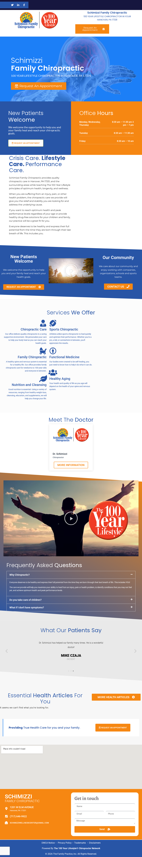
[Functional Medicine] (52, 350)
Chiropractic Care (34, 329)
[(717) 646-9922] (6, 816)
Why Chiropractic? (19, 574)
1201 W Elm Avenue (22, 807)
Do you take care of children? (25, 599)
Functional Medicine (64, 357)
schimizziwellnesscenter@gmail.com (29, 823)
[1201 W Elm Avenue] (6, 808)
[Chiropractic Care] (43, 323)
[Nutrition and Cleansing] (43, 378)
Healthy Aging (59, 379)
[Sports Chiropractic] (52, 323)
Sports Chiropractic (63, 329)
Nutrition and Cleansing (29, 385)
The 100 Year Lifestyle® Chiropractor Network (77, 848)
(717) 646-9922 (18, 816)
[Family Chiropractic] (43, 350)
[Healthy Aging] (52, 372)
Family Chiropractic (32, 357)
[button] (71, 271)
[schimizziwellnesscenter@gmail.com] (6, 822)
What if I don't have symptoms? (26, 607)
